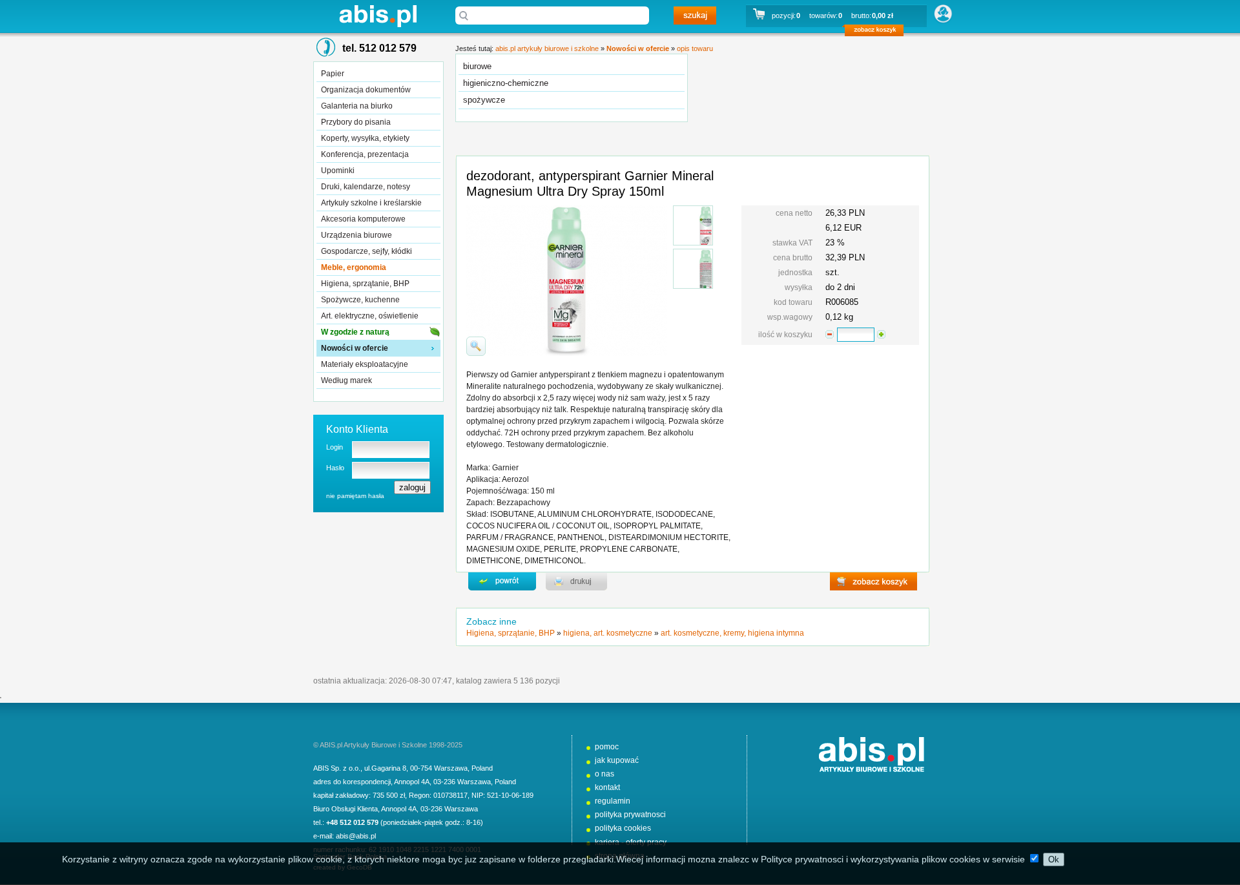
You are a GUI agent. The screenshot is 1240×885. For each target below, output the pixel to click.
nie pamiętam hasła (355, 495)
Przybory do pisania (356, 122)
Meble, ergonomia (353, 267)
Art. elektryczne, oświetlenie (369, 315)
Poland (482, 768)
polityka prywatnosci (630, 814)
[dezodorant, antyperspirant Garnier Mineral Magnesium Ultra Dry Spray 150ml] (693, 225)
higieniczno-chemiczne (505, 83)
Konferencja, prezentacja (365, 154)
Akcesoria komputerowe (363, 219)
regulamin (612, 801)
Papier (332, 73)
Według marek (346, 380)
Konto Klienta (357, 429)
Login (334, 447)
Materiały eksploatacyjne (364, 364)
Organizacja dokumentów (366, 89)
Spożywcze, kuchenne (360, 299)
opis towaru (695, 48)
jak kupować (617, 760)
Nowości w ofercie (354, 348)
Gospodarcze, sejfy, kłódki (366, 251)
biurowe (477, 66)
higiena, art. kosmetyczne (607, 633)
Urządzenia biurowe (356, 235)
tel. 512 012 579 (379, 48)
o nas (604, 773)
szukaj (695, 15)
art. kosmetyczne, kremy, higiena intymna (732, 633)
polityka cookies (623, 828)
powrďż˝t (502, 581)
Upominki (338, 170)
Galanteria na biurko (357, 105)
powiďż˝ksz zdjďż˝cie (476, 346)
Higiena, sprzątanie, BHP (365, 283)
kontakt (607, 787)
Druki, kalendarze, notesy (365, 186)
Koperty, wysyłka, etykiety (365, 138)
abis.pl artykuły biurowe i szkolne (377, 16)
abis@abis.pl (356, 836)
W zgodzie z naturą (355, 332)
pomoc (607, 746)
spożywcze (484, 100)
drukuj (576, 581)
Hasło (335, 468)
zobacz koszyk (878, 32)
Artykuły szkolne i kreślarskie (371, 202)
